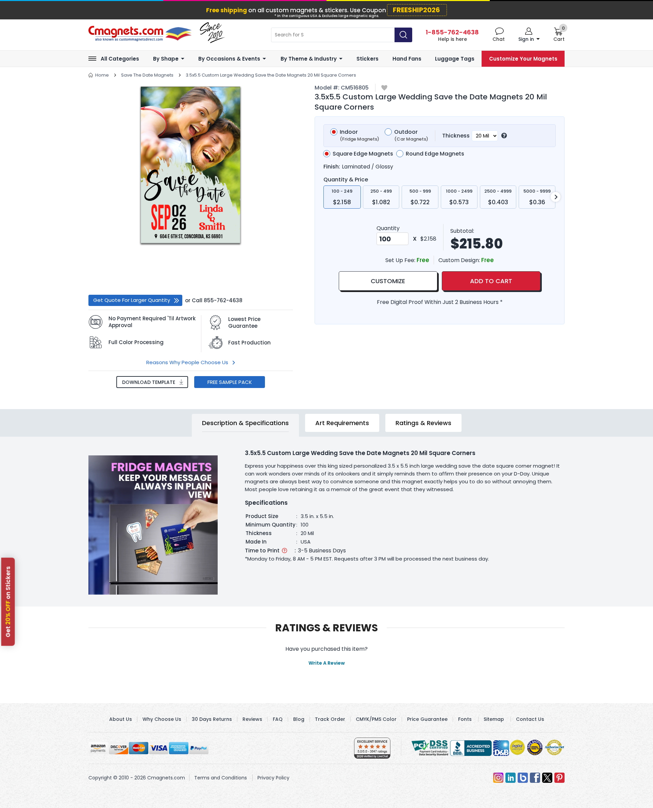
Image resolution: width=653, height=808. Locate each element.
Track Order (330, 719)
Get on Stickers (8, 601)
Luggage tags (454, 59)
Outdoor (411, 135)
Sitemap (494, 719)
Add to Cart (491, 281)
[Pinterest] (559, 778)
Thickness (456, 136)
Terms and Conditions (220, 777)
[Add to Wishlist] (384, 88)
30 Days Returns (212, 719)
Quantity (388, 228)
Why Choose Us (162, 719)
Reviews (252, 719)
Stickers (367, 59)
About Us (120, 719)
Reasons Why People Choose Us (187, 362)
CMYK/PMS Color (376, 719)
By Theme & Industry (309, 59)
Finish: (331, 167)
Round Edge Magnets (435, 154)
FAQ (278, 719)
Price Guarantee (427, 719)
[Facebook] (535, 778)
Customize (388, 281)
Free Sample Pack (229, 382)
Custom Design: (459, 260)
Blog (298, 719)
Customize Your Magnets (523, 59)
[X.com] (547, 778)
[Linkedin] (510, 778)
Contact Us (530, 719)
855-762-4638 (223, 300)
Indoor (359, 135)
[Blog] (523, 778)
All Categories (120, 59)
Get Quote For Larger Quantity (131, 300)
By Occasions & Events (229, 59)
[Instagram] (498, 778)
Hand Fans (406, 59)
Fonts (465, 719)
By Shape (166, 59)
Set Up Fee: (401, 260)
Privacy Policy (273, 777)
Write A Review (326, 663)
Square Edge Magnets (363, 154)
